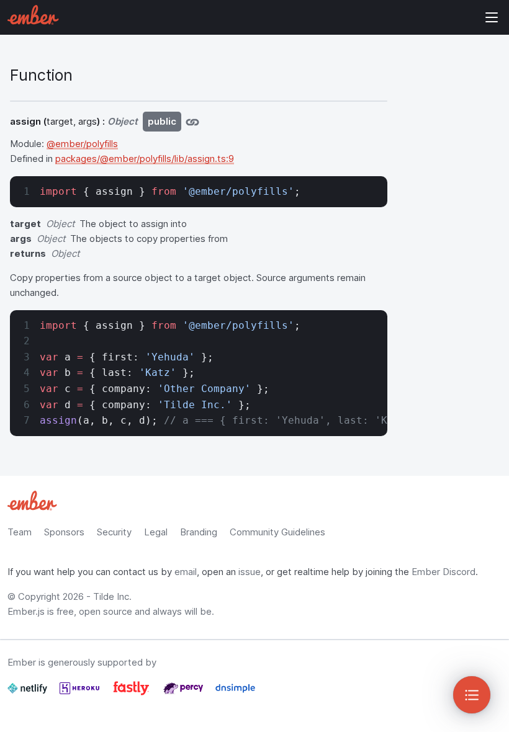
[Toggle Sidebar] (471, 694)
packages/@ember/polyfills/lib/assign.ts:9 (144, 158)
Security (114, 532)
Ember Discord (443, 572)
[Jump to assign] (192, 121)
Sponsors (64, 532)
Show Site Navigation (492, 17)
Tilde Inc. (112, 596)
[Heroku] (81, 693)
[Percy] (184, 693)
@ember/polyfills (82, 144)
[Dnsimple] (235, 693)
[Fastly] (132, 693)
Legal (156, 532)
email (185, 572)
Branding (198, 532)
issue (249, 572)
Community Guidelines (277, 532)
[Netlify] (28, 693)
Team (19, 532)
